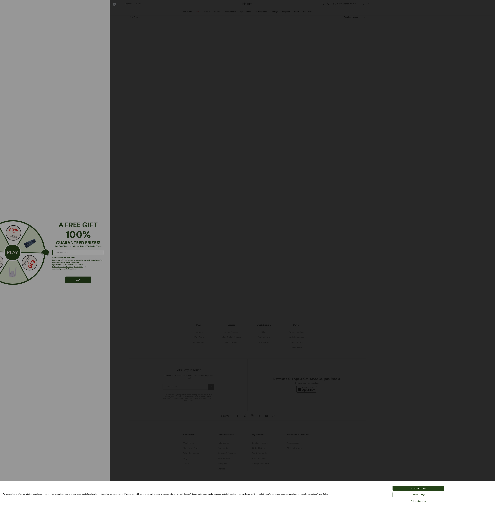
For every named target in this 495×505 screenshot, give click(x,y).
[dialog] (247, 252)
